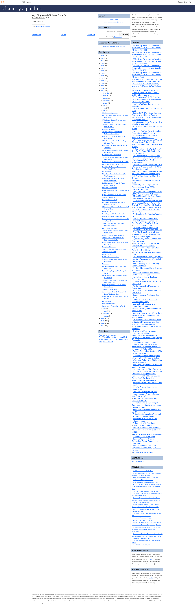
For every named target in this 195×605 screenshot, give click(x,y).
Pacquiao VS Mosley (109, 247)
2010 (102, 318)
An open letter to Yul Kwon (143, 452)
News (106, 339)
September (106, 100)
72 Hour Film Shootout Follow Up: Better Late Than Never (145, 249)
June (104, 108)
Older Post (91, 35)
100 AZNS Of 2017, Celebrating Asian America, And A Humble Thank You (147, 114)
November (106, 95)
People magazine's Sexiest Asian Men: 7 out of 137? (145, 395)
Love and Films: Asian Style (144, 437)
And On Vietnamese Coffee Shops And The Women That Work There (145, 222)
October (105, 98)
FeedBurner (118, 36)
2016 (102, 80)
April (104, 308)
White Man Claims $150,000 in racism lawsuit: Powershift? (147, 361)
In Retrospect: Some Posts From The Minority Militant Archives (147, 123)
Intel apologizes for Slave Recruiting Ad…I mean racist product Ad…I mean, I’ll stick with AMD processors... (147, 371)
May (104, 110)
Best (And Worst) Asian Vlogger (142, 518)
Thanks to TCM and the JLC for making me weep (144, 420)
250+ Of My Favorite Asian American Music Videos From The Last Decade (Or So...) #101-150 (146, 61)
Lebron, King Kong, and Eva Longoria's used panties (143, 305)
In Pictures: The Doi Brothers (111, 155)
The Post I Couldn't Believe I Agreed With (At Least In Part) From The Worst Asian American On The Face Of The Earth (147, 493)
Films (105, 337)
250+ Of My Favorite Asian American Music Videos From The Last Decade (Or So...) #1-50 (146, 75)
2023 (102, 63)
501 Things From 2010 (139, 461)
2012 (102, 88)
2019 (102, 73)
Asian (101, 335)
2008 (102, 323)
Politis (111, 339)
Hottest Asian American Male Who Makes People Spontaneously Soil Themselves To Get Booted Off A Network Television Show (147, 536)
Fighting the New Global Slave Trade (114, 195)
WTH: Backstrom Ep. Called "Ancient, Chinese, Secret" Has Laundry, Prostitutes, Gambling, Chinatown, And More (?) (147, 143)
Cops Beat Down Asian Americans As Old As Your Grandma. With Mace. (147, 193)
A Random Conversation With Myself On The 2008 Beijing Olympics (146, 415)
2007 (102, 326)
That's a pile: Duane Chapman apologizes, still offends (144, 332)
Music (101, 339)
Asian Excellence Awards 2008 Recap (147, 434)
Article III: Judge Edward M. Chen (113, 235)
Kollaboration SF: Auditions (110, 257)
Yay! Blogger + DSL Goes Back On (49, 15)
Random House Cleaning (43, 26)
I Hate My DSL (107, 211)
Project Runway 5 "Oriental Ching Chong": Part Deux (145, 265)
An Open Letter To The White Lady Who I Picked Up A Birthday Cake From (147, 157)
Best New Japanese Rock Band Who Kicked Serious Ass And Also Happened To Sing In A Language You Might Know (146, 500)
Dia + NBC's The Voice (109, 228)
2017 (102, 78)
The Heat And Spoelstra (110, 113)
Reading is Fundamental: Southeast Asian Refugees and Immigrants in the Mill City (146, 430)
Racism (110, 342)
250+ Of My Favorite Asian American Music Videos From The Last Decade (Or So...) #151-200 (146, 54)
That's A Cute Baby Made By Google (114, 249)
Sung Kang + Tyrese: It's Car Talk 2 (113, 306)
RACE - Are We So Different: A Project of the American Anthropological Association (147, 337)
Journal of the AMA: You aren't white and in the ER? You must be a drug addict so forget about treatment (146, 322)
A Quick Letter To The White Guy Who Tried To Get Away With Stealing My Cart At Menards (147, 151)
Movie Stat (105, 264)
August (105, 103)
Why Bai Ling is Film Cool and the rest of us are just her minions (145, 244)
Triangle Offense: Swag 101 (111, 289)
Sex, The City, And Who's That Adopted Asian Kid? (144, 399)
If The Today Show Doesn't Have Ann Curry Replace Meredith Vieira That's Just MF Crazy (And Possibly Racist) (147, 203)
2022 (102, 66)
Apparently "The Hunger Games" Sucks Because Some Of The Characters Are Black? (145, 187)
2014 (102, 85)
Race (105, 342)
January (105, 316)
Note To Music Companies (143, 425)
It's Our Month (106, 301)
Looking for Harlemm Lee (142, 225)
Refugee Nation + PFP (109, 200)
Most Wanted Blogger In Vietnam (143, 480)
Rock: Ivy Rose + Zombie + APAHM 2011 (115, 162)
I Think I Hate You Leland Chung (145, 219)
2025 (102, 58)
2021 (102, 68)
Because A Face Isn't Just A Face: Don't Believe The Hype (146, 274)
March (105, 311)
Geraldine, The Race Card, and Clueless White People (144, 301)
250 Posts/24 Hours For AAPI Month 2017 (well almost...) (146, 118)
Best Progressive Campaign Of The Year (145, 482)
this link (151, 559)
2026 (102, 56)
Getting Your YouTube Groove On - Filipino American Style (146, 235)
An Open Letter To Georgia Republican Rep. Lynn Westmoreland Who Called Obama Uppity (147, 259)
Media (125, 337)
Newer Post (36, 35)
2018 (102, 76)
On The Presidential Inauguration (145, 228)
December (106, 93)
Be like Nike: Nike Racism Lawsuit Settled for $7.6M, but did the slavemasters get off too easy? (146, 378)
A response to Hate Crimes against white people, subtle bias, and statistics (147, 357)
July (104, 105)
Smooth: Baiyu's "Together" (111, 197)
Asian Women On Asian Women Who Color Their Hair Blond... (146, 101)
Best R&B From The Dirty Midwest (143, 545)
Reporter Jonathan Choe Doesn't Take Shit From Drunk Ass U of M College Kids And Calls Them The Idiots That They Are (147, 174)
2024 (102, 61)
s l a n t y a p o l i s (22, 8)
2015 (102, 83)
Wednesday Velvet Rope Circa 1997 (113, 216)
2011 (102, 90)
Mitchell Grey (106, 171)
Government (118, 337)
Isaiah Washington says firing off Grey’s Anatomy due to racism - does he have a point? (146, 405)
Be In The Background (109, 188)
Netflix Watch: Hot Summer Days (113, 164)
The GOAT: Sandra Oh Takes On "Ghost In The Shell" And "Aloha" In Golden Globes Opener (145, 92)
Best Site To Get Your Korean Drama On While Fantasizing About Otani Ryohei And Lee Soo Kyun (146, 487)
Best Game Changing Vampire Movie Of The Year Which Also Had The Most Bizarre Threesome (146, 529)
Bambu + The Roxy (108, 129)
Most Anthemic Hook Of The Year (143, 471)
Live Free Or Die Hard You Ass (145, 392)
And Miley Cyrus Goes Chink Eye (146, 232)
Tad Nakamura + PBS (109, 252)
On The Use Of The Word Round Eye (147, 230)
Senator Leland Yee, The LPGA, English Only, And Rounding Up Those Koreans (146, 448)
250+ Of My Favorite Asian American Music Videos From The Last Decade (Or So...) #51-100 (146, 68)
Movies (110, 337)
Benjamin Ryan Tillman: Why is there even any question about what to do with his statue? (147, 315)
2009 (102, 321)
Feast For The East (108, 303)
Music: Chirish (106, 254)
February (106, 313)
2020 (102, 71)
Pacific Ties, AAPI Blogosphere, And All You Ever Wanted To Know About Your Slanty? (146, 209)
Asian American (109, 335)
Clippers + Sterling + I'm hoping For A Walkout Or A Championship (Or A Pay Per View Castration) (147, 167)
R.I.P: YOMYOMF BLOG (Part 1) (146, 97)
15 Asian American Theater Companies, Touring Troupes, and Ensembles (145, 441)
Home (63, 35)
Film (100, 337)
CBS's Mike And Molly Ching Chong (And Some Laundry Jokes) (146, 197)
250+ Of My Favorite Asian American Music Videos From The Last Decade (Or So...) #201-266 (146, 48)
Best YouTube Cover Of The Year (143, 520)
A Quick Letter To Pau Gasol (144, 423)
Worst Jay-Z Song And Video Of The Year (145, 477)
